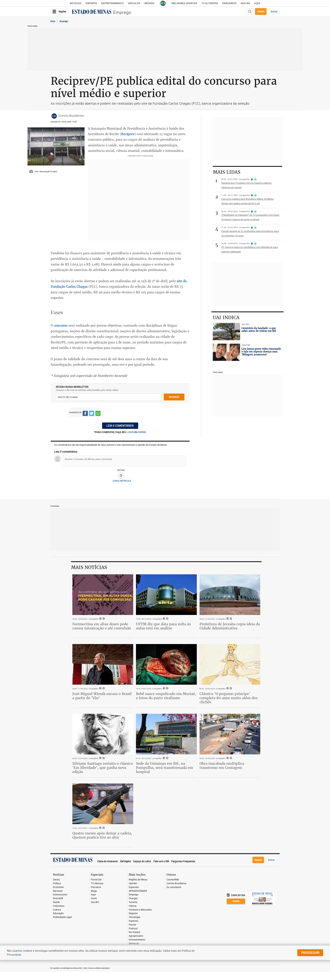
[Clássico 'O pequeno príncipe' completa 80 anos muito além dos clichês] (230, 664)
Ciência (132, 906)
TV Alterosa (209, 3)
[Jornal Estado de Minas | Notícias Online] (91, 12)
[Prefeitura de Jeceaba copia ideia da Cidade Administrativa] (230, 594)
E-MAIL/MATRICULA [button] (122, 480)
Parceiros (229, 3)
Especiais (134, 887)
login (130, 432)
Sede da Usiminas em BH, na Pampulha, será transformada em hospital (164, 767)
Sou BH (245, 3)
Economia (58, 887)
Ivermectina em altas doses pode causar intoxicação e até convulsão (101, 626)
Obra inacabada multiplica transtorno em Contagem (222, 765)
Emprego (122, 12)
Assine (260, 11)
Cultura (57, 909)
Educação (58, 913)
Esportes (133, 920)
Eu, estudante (174, 887)
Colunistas (58, 906)
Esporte (91, 3)
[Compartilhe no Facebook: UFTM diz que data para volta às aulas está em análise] (163, 619)
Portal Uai (96, 879)
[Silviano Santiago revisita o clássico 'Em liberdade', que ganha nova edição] (102, 734)
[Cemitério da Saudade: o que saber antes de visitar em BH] (226, 331)
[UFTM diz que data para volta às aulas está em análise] (166, 594)
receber (174, 397)
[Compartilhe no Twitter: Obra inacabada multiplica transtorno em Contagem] (230, 758)
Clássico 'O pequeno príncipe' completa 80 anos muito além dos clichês (228, 697)
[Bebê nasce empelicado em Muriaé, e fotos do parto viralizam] (166, 664)
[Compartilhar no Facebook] (85, 414)
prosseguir (310, 952)
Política (57, 883)
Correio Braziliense (176, 883)
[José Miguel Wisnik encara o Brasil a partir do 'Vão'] (102, 664)
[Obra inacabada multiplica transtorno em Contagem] (230, 734)
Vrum (94, 898)
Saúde (56, 902)
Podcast (133, 928)
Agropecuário (136, 935)
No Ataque (134, 932)
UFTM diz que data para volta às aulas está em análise (163, 626)
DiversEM (58, 898)
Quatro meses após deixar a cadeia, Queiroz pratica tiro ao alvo (102, 835)
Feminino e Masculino (140, 909)
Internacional (60, 894)
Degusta (133, 913)
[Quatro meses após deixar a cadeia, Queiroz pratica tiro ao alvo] (102, 803)
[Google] (121, 475)
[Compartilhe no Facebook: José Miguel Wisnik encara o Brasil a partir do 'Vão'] (99, 688)
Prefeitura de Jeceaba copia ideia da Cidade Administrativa (230, 626)
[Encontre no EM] (249, 11)
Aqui (93, 894)
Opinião (133, 883)
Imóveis (149, 3)
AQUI (257, 3)
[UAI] (163, 3)
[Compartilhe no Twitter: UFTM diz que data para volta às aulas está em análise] (166, 619)
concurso (61, 325)
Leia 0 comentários (120, 425)
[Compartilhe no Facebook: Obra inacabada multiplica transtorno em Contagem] (227, 758)
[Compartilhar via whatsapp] (98, 414)
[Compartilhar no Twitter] (91, 414)
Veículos (134, 3)
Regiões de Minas (138, 879)
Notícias (75, 3)
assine (142, 432)
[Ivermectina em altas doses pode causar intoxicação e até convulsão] (102, 594)
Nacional (57, 891)
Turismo (133, 902)
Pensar (132, 924)
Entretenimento (112, 3)
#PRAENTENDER (138, 891)
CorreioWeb (173, 879)
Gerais (56, 879)
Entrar (274, 11)
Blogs (94, 891)
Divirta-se (134, 943)
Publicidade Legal (62, 917)
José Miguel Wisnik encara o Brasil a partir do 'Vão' (102, 695)
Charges (133, 898)
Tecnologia (134, 917)
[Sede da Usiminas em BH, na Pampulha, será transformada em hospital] (166, 734)
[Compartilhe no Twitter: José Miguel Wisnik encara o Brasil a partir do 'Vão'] (103, 688)
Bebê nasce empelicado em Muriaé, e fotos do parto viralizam (166, 695)
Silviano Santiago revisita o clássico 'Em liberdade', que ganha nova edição (102, 767)
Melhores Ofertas (184, 3)
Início (52, 21)
